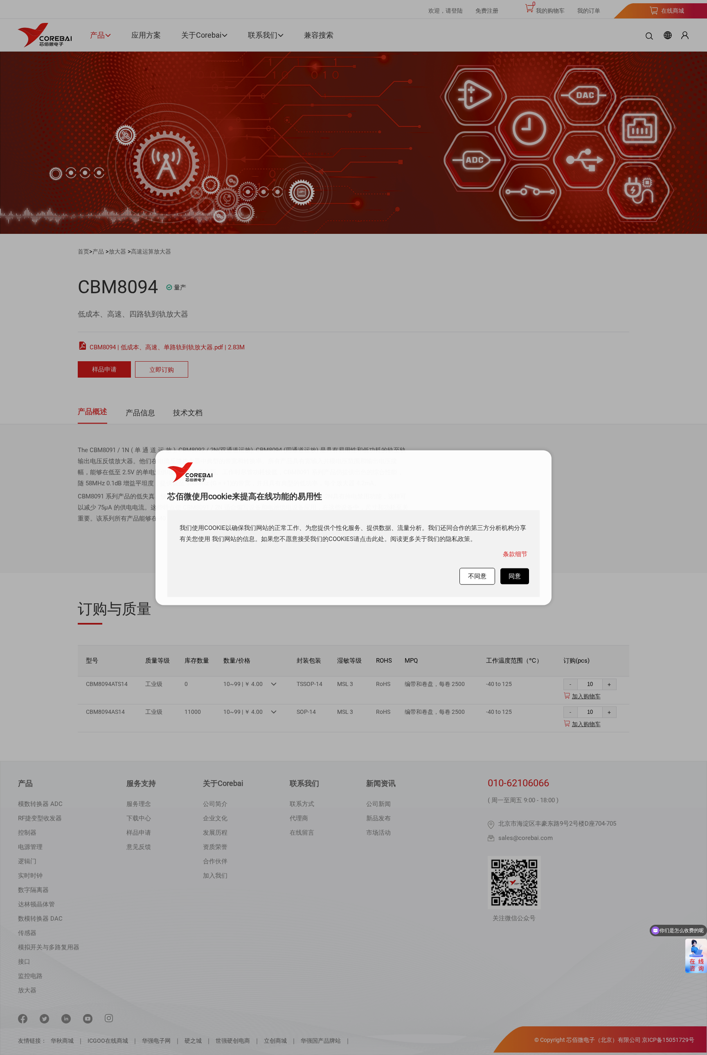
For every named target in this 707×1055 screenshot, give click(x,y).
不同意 (477, 576)
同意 (515, 576)
